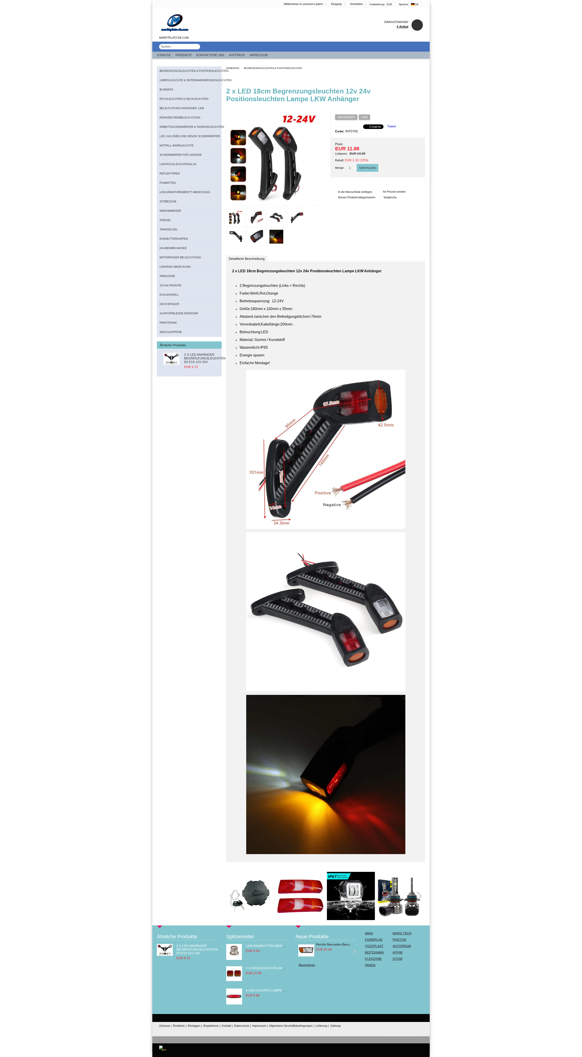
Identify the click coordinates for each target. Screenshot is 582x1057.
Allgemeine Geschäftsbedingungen (291, 1025)
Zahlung (335, 1025)
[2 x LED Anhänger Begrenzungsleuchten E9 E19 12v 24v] (171, 361)
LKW (364, 117)
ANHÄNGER (346, 117)
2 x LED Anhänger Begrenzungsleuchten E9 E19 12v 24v (205, 358)
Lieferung (321, 1025)
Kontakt (226, 1025)
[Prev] (233, 896)
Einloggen (194, 1025)
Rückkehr (179, 1025)
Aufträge (237, 55)
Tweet (391, 126)
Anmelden (356, 4)
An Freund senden (394, 191)
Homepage (232, 68)
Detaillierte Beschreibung (247, 258)
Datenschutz (241, 1025)
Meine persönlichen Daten (404, 1050)
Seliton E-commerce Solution (405, 1039)
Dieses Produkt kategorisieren (356, 197)
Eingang (336, 4)
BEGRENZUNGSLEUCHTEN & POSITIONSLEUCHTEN (273, 68)
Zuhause (164, 55)
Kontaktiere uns (210, 55)
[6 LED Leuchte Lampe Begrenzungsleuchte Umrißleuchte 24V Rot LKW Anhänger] (234, 1003)
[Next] (417, 896)
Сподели (375, 126)
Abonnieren (307, 965)
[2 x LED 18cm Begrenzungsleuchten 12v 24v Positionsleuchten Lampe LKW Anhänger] (274, 201)
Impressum (259, 55)
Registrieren (211, 1025)
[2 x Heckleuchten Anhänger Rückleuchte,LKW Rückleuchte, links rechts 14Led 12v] (234, 980)
